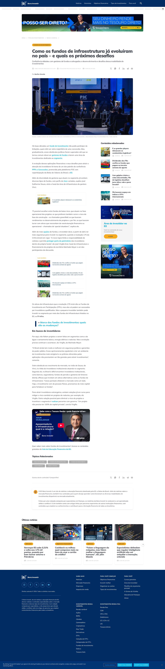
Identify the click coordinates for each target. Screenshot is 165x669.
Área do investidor (130, 583)
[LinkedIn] (42, 584)
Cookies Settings (110, 665)
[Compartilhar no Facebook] (119, 69)
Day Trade (80, 629)
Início (23, 38)
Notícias (79, 579)
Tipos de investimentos (36, 38)
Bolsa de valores (39, 462)
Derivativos (80, 632)
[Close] (162, 665)
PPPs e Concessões (40, 169)
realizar (55, 401)
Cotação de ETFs (82, 639)
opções (46, 232)
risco (66, 181)
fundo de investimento (58, 146)
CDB (101, 611)
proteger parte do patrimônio (59, 241)
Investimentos (38, 465)
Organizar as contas (107, 586)
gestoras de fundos (60, 155)
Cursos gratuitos (130, 579)
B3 (71, 173)
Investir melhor (105, 583)
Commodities (80, 622)
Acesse (110, 236)
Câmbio (79, 619)
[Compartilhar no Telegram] (128, 69)
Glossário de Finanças (132, 595)
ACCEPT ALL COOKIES (141, 665)
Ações (78, 613)
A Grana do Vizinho (131, 591)
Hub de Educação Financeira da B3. (56, 449)
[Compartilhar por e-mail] (132, 69)
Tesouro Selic (80, 652)
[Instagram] (24, 584)
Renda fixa (104, 607)
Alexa (126, 598)
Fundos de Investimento (42, 45)
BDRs (78, 616)
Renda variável (52, 38)
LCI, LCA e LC (105, 620)
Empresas (79, 586)
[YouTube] (48, 584)
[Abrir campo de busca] (141, 3)
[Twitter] (36, 584)
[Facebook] (30, 584)
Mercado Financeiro (83, 583)
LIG (101, 624)
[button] (79, 3)
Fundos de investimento (78, 462)
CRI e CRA (104, 614)
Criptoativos (80, 626)
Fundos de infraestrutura (58, 462)
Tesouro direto (105, 627)
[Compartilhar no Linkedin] (124, 69)
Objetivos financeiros (107, 579)
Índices (78, 649)
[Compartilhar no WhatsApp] (115, 69)
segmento (58, 158)
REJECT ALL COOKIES (124, 665)
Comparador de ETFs (83, 642)
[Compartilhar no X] (111, 69)
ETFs (78, 636)
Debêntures (104, 617)
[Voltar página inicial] (30, 3)
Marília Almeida (40, 74)
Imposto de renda (82, 589)
